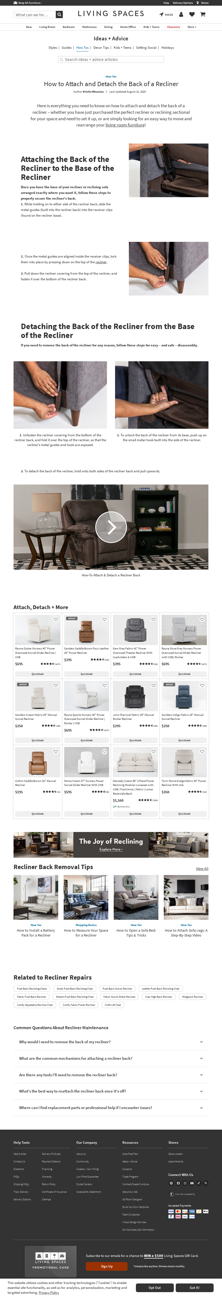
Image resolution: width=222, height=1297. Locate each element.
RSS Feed (205, 1183)
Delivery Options (183, 3)
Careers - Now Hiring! (87, 1169)
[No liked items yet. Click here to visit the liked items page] (192, 14)
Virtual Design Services (134, 1222)
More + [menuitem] (192, 27)
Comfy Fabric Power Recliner (79, 1005)
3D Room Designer (132, 1199)
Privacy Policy (49, 1293)
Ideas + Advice (111, 38)
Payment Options (51, 1161)
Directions (19, 1169)
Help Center (20, 1154)
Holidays (167, 47)
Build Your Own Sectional (135, 1207)
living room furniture (125, 125)
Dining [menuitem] (108, 27)
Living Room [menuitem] (47, 27)
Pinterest (171, 1183)
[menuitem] (202, 14)
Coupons (127, 1169)
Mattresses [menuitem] (89, 27)
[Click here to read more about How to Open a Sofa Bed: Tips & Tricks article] (136, 897)
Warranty (47, 1176)
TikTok (199, 1183)
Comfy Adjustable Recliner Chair (35, 1005)
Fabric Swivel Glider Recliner (119, 997)
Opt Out (155, 1288)
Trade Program (130, 1176)
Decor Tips (101, 47)
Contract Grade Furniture (135, 1184)
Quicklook (38, 674)
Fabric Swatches (131, 1214)
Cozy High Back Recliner (158, 997)
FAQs (16, 1176)
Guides (66, 47)
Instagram (185, 1183)
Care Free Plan (130, 1154)
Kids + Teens (122, 47)
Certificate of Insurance (54, 1192)
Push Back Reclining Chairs (32, 988)
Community (82, 1161)
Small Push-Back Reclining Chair (75, 988)
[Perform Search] (59, 14)
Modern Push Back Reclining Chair (75, 997)
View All (202, 868)
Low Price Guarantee (87, 1176)
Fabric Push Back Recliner (31, 997)
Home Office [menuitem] (128, 27)
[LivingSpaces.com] (111, 13)
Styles (52, 47)
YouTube (192, 1183)
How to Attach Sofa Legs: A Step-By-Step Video (186, 933)
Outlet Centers (84, 1184)
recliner (101, 262)
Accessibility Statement (88, 1192)
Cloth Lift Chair (113, 1005)
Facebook (178, 1183)
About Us (81, 1154)
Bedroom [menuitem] (69, 27)
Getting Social (146, 47)
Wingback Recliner (192, 997)
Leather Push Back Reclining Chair (160, 988)
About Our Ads (130, 1192)
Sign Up (107, 1266)
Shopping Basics (86, 925)
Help (166, 3)
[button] (50, 664)
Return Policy (49, 1184)
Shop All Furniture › (29, 3)
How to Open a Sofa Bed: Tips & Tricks (136, 933)
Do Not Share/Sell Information (138, 1229)
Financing (47, 1169)
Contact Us (19, 1161)
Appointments (175, 1161)
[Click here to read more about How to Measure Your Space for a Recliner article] (86, 897)
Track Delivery (21, 1192)
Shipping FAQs (21, 1184)
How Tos (82, 47)
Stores (204, 3)
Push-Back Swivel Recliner (117, 988)
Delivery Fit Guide (51, 1154)
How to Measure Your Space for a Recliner (86, 933)
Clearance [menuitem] (173, 27)
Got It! (195, 1288)
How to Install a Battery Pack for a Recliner (36, 933)
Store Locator (175, 1154)
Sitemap (46, 1199)
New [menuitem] (29, 27)
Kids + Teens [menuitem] (151, 27)
